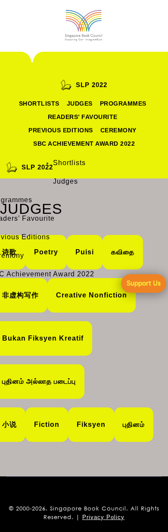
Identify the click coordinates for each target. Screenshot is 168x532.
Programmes (123, 103)
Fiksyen (91, 424)
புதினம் (134, 424)
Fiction (46, 424)
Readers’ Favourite (83, 116)
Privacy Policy (103, 517)
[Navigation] (24, 25)
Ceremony (118, 130)
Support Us (144, 283)
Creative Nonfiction (91, 295)
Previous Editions (60, 130)
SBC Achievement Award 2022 (84, 143)
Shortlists (39, 103)
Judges (80, 103)
